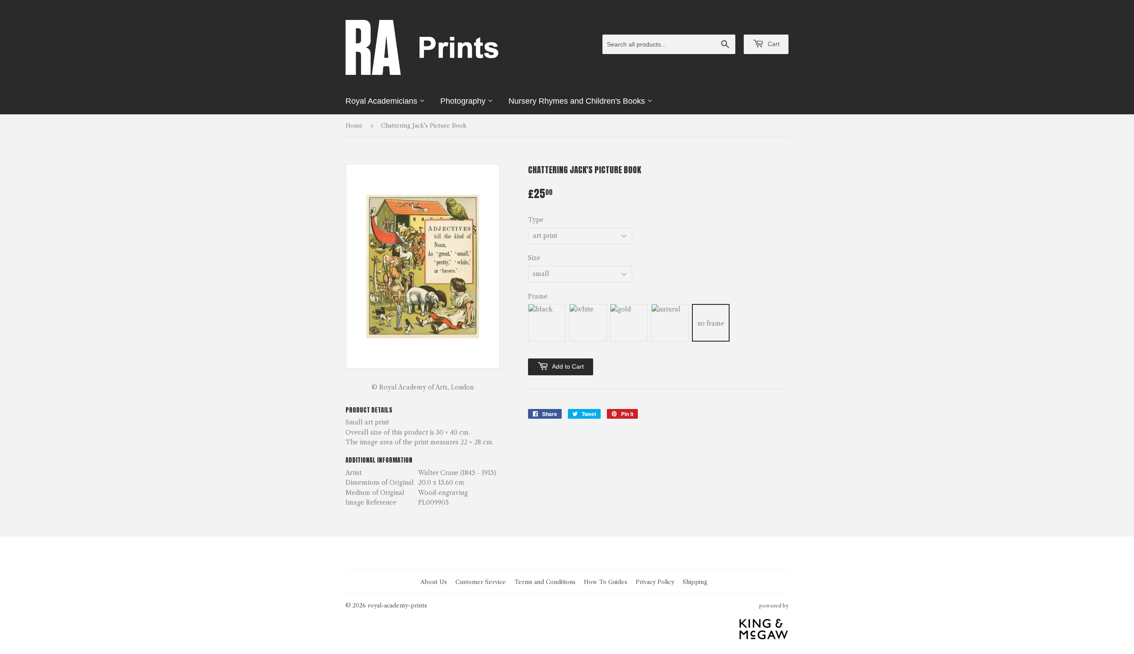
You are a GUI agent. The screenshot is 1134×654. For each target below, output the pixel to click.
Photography (464, 101)
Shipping (695, 581)
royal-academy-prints (397, 605)
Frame (538, 296)
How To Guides (605, 581)
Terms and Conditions (544, 581)
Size (534, 258)
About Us (433, 581)
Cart (773, 43)
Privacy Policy (655, 581)
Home (354, 125)
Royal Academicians (382, 101)
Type (536, 220)
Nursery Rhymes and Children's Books (578, 101)
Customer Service (480, 581)
